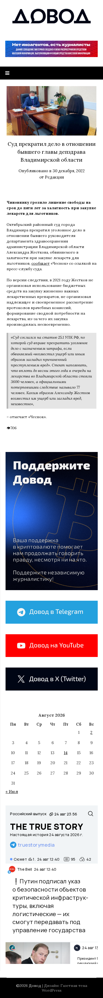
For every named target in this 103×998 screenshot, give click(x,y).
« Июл (12, 791)
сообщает (40, 263)
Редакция (54, 177)
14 (66, 752)
